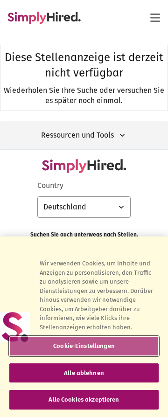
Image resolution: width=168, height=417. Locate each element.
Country (50, 185)
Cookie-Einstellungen (84, 345)
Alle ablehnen (84, 372)
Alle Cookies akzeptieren (84, 399)
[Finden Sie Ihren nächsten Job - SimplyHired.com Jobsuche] (44, 18)
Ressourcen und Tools (77, 135)
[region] (84, 326)
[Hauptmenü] (155, 17)
